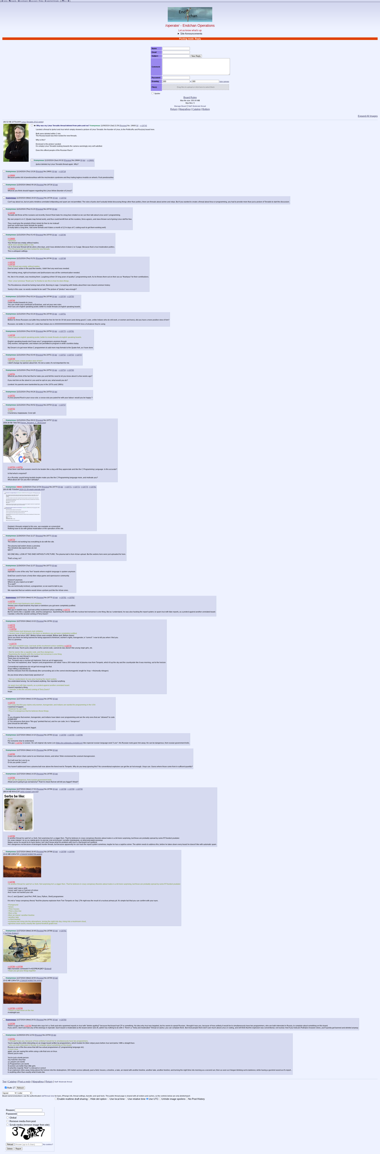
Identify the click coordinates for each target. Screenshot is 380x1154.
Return (173, 109)
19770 (55, 487)
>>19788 (62, 789)
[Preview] (123, 126)
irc (65, 1)
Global (12, 1117)
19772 (49, 566)
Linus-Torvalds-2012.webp (32, 122)
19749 (49, 314)
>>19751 (62, 314)
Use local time (117, 1099)
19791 (49, 1020)
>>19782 (71, 598)
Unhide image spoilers (173, 1099)
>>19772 (76, 487)
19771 (49, 536)
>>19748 (62, 258)
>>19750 (70, 297)
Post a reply (24, 1081)
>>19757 (78, 355)
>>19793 (62, 1020)
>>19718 (62, 171)
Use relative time (136, 1099)
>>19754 (62, 370)
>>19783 (70, 370)
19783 (49, 735)
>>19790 (79, 789)
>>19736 (11, 213)
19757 (49, 420)
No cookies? (48, 1144)
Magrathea (184, 109)
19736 (49, 198)
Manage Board (180, 106)
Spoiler (157, 94)
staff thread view (47, 1096)
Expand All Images (368, 116)
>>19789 (71, 789)
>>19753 (70, 355)
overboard (23, 1)
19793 (48, 1035)
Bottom (206, 109)
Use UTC (154, 1099)
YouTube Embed (11, 933)
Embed (48, 969)
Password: (11, 1114)
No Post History (196, 1099)
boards (13, 1)
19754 (49, 405)
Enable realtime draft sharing (72, 1099)
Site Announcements (191, 33)
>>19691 (90, 160)
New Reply (196, 56)
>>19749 (62, 297)
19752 (49, 370)
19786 (49, 789)
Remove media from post (22, 1121)
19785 (49, 774)
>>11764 (27, 1026)
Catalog (196, 109)
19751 (49, 355)
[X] (137, 126)
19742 (49, 209)
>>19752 (62, 355)
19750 (49, 331)
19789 (49, 931)
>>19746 (62, 235)
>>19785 (71, 735)
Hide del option (99, 1099)
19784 (49, 750)
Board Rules (190, 97)
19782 (49, 699)
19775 (49, 598)
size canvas (224, 81)
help (41, 1)
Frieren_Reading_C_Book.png (32, 423)
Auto (11, 1087)
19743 (49, 235)
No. (128, 126)
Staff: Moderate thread (197, 106)
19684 (77, 160)
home (5, 1)
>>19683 (11, 239)
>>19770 (11, 540)
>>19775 (62, 331)
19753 (49, 392)
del (84, 160)
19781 (49, 621)
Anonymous (11, 198)
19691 (49, 171)
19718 (49, 185)
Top (4, 1081)
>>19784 (62, 735)
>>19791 (62, 931)
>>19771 (68, 487)
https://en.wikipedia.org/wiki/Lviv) (69, 743)
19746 (49, 258)
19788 (49, 852)
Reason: (10, 1110)
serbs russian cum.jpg (29, 792)
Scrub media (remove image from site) (29, 1125)
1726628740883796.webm (31, 854)
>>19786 (79, 735)
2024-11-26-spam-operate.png (31, 489)
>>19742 (62, 198)
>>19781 (70, 331)
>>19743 (143, 126)
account (34, 1)
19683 (133, 126)
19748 (49, 297)
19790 (49, 978)
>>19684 (11, 175)
